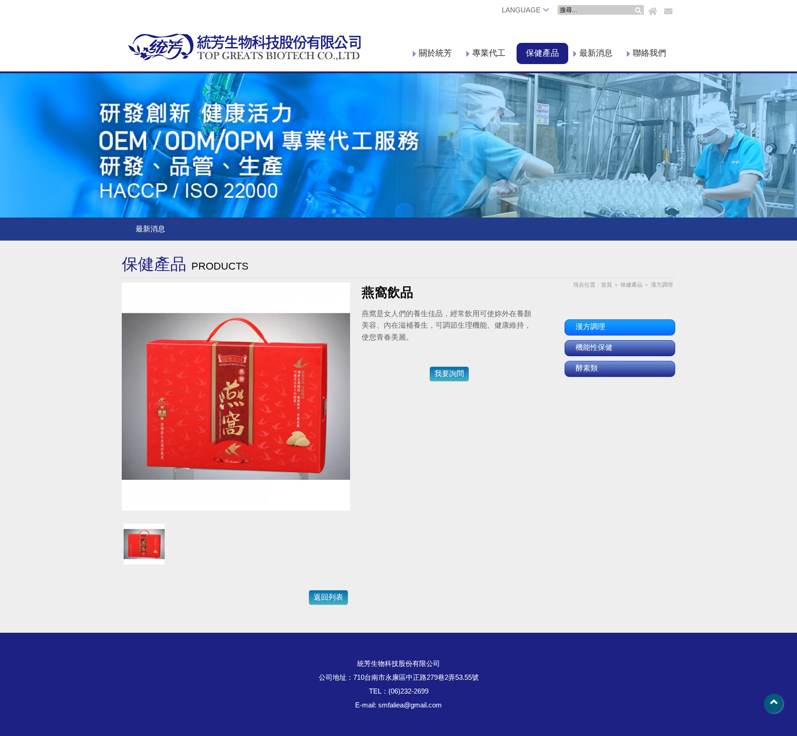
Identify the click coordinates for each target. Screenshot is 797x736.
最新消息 (596, 53)
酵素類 (587, 368)
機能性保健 (594, 347)
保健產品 (542, 53)
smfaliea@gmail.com (410, 705)
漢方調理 (662, 285)
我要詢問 (449, 373)
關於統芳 (435, 53)
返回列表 (328, 597)
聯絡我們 (649, 53)
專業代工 (489, 53)
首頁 (606, 285)
